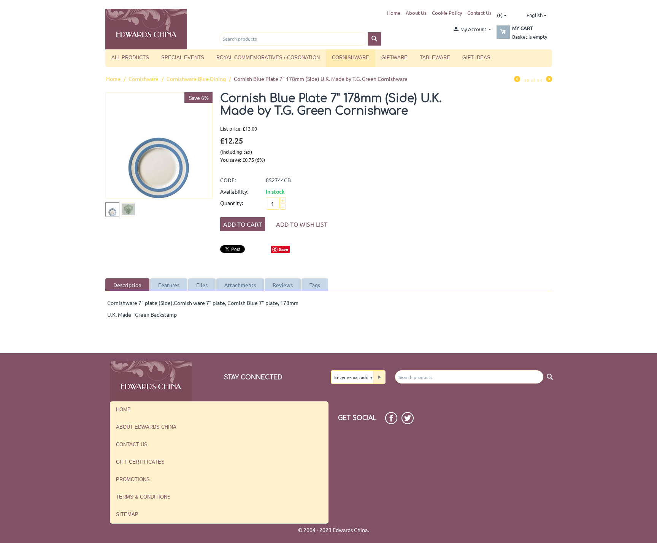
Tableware (435, 57)
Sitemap (127, 514)
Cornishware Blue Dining (196, 78)
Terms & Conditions (143, 497)
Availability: (234, 191)
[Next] (549, 80)
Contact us (132, 444)
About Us (416, 12)
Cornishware (350, 57)
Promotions (133, 479)
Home (393, 12)
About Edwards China (146, 427)
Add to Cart (242, 224)
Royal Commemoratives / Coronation (268, 57)
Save (283, 249)
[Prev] (517, 80)
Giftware (394, 57)
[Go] (379, 377)
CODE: (228, 180)
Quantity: (231, 202)
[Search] (374, 39)
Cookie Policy (447, 12)
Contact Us (479, 12)
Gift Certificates (140, 462)
